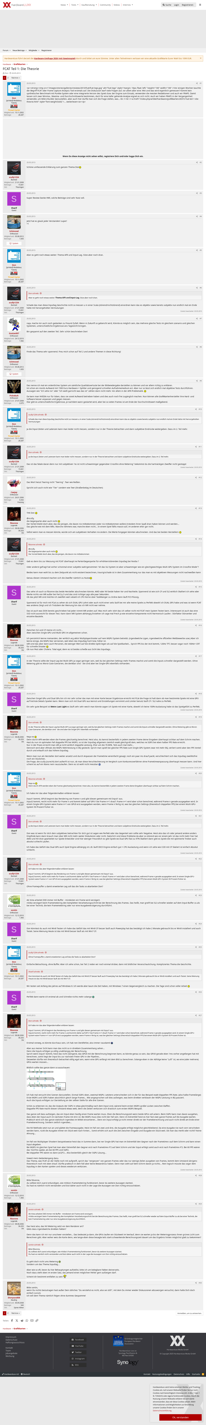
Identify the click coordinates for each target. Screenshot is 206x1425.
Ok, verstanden (180, 1417)
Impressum (11, 1337)
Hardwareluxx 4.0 (11, 1374)
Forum (5, 50)
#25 (200, 947)
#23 (200, 895)
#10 (200, 409)
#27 (200, 1015)
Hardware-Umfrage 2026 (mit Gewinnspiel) (55, 58)
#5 (201, 250)
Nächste (14, 78)
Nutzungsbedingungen (162, 1374)
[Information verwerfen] (200, 58)
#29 (200, 1204)
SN (22, 533)
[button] (68, 5)
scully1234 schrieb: (36, 414)
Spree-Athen (19, 1307)
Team (8, 1350)
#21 (200, 816)
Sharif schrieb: (34, 971)
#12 (200, 477)
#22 (200, 859)
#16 (200, 625)
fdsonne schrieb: (35, 544)
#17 (200, 656)
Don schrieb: (33, 293)
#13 (200, 508)
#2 (201, 162)
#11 (200, 447)
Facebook (79, 1339)
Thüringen (20, 187)
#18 (200, 693)
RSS (77, 1365)
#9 (201, 381)
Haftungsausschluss (15, 1342)
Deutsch (26, 1374)
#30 (200, 1283)
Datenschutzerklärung (162, 1410)
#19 (200, 717)
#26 (200, 992)
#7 (201, 318)
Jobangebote (11, 1353)
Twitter (78, 1352)
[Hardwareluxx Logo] (17, 5)
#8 (201, 347)
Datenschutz (11, 1339)
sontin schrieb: (34, 1209)
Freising (21, 502)
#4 (201, 216)
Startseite (196, 1374)
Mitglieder (33, 50)
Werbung (10, 1356)
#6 (201, 288)
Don (6, 73)
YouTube (79, 1346)
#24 (200, 924)
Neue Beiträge (19, 50)
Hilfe (188, 1374)
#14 (200, 539)
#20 (200, 773)
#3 (201, 193)
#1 (201, 83)
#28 (200, 1175)
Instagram (80, 1358)
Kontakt (9, 1347)
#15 (200, 587)
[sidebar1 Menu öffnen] (200, 4)
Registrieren (46, 50)
